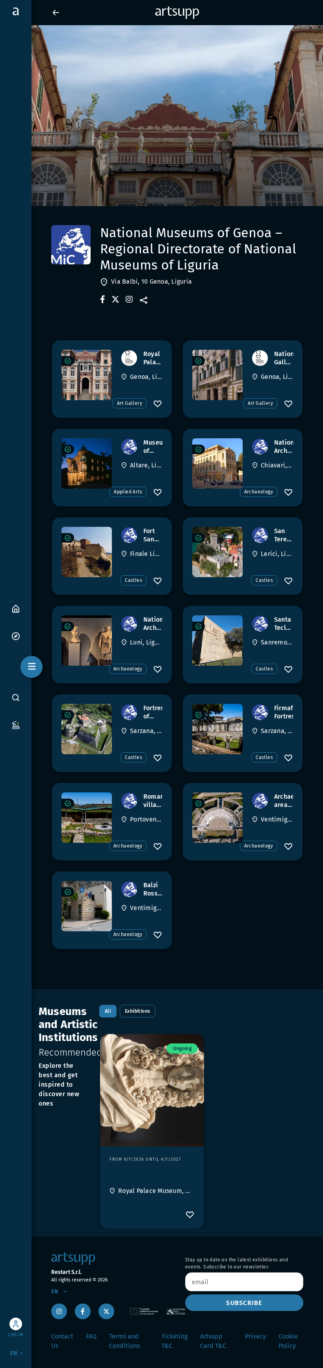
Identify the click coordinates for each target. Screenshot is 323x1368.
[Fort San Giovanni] (86, 552)
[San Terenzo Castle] (217, 552)
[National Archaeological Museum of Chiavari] (217, 463)
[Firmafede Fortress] (217, 729)
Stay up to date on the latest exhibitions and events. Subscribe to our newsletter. (236, 1263)
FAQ (91, 1336)
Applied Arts (128, 492)
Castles (133, 580)
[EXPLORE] (16, 635)
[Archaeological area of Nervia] (217, 817)
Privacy (255, 1336)
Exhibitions (137, 1011)
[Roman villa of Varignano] (86, 817)
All (108, 1011)
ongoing (182, 1048)
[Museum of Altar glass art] (86, 463)
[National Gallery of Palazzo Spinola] (217, 375)
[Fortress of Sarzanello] (86, 729)
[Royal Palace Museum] (86, 375)
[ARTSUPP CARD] (16, 724)
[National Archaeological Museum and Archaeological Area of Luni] (86, 640)
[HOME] (16, 608)
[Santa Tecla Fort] (217, 640)
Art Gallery (129, 403)
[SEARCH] (16, 697)
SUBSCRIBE (244, 1303)
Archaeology (258, 492)
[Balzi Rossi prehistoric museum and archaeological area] (86, 906)
